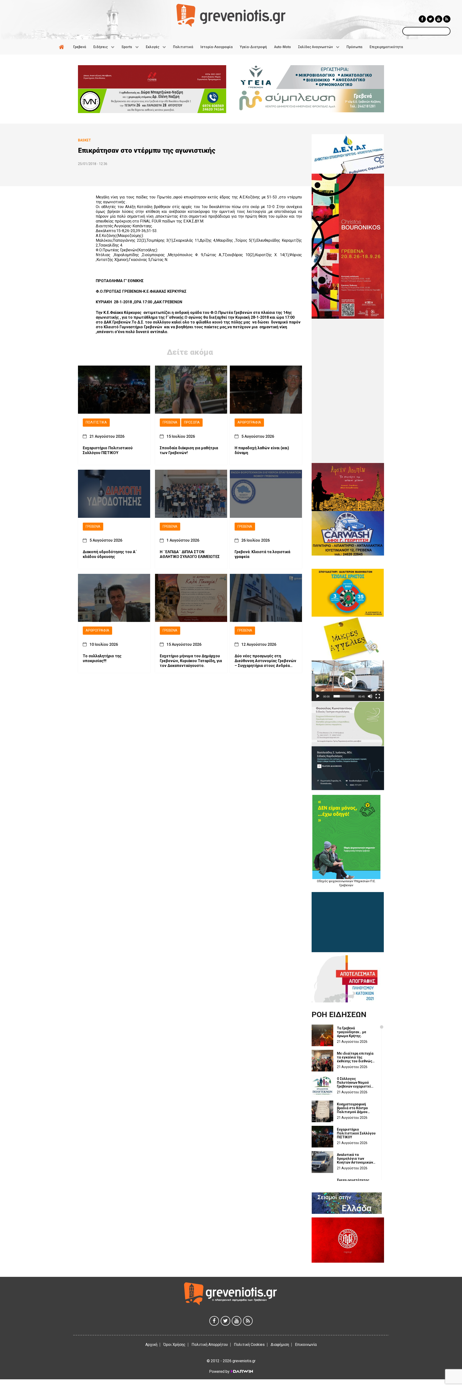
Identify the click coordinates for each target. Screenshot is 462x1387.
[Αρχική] (62, 47)
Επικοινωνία (306, 1344)
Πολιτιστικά (96, 422)
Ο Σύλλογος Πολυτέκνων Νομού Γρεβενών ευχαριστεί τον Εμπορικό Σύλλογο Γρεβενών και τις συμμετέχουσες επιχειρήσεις (355, 1082)
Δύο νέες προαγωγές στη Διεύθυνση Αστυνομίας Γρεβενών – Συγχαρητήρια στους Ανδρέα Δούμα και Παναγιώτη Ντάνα (265, 661)
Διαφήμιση (280, 1344)
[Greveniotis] (231, 15)
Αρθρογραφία (249, 422)
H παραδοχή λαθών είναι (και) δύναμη (262, 450)
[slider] (344, 696)
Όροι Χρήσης (174, 1344)
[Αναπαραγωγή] (317, 696)
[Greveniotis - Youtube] (438, 19)
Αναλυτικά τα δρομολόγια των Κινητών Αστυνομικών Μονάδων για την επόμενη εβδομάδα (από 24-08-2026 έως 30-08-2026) (355, 1158)
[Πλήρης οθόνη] (377, 696)
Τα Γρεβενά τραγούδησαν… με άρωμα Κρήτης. (351, 1032)
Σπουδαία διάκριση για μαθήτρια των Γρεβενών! (189, 450)
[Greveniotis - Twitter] (430, 19)
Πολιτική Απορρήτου (210, 1344)
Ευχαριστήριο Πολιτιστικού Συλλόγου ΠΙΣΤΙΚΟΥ (108, 450)
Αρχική (151, 1344)
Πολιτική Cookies (249, 1344)
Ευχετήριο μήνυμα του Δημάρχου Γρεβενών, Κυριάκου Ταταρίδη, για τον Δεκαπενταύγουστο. (191, 661)
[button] (347, 680)
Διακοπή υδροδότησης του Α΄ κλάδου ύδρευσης (110, 554)
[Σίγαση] (370, 696)
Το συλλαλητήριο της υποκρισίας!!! (102, 658)
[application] (348, 680)
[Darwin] (242, 1371)
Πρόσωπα (192, 422)
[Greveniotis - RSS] (446, 19)
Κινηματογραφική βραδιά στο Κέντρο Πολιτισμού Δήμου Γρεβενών (352, 1108)
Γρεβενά (170, 422)
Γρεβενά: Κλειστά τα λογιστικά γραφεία (262, 554)
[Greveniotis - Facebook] (422, 19)
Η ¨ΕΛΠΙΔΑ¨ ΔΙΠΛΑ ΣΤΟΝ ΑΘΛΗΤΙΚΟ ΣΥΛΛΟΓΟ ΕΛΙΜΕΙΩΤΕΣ (190, 554)
